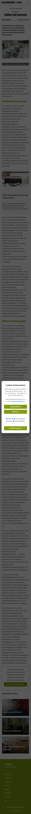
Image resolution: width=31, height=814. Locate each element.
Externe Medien (19, 421)
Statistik (10, 419)
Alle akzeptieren (15, 406)
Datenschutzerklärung (17, 401)
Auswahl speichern (15, 428)
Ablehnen (15, 411)
